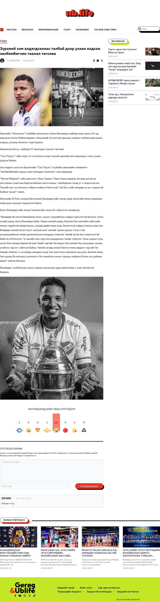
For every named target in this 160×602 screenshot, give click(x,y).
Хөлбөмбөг (82, 29)
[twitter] (101, 60)
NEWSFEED (27, 29)
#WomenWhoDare (48, 29)
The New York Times (105, 29)
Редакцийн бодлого (70, 591)
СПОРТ (67, 29)
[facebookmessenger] (97, 60)
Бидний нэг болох (128, 591)
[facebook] (94, 60)
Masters (12, 29)
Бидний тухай (66, 587)
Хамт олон (86, 587)
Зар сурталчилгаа (109, 587)
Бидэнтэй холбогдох (99, 591)
